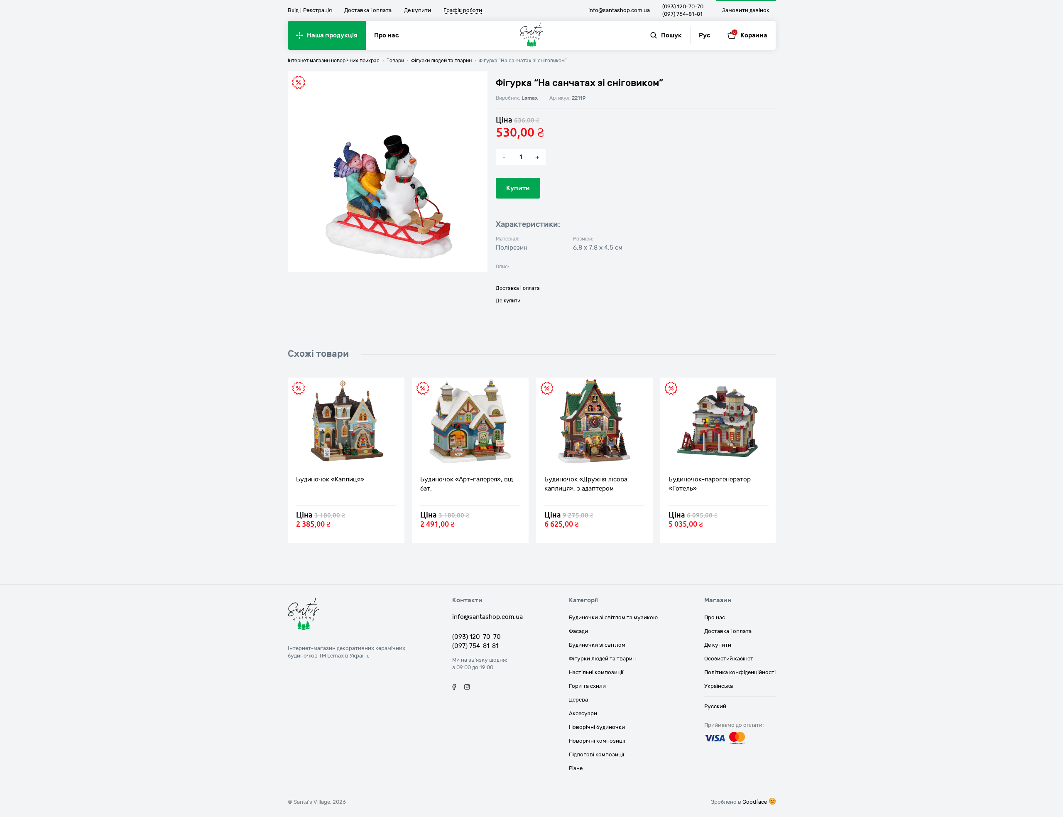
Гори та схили (587, 686)
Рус (704, 35)
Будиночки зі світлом (597, 645)
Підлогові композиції (596, 754)
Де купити (417, 10)
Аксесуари (583, 713)
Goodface (754, 802)
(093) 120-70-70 (682, 6)
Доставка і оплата (368, 10)
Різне (576, 768)
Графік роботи (462, 11)
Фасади (578, 631)
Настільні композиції (596, 672)
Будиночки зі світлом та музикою (613, 617)
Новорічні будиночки (597, 727)
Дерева (578, 700)
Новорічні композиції (597, 741)
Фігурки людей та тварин (602, 658)
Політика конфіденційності (740, 672)
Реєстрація (317, 10)
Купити (518, 188)
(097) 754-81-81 (682, 14)
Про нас (386, 35)
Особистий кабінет (728, 658)
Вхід (293, 10)
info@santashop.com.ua (619, 10)
